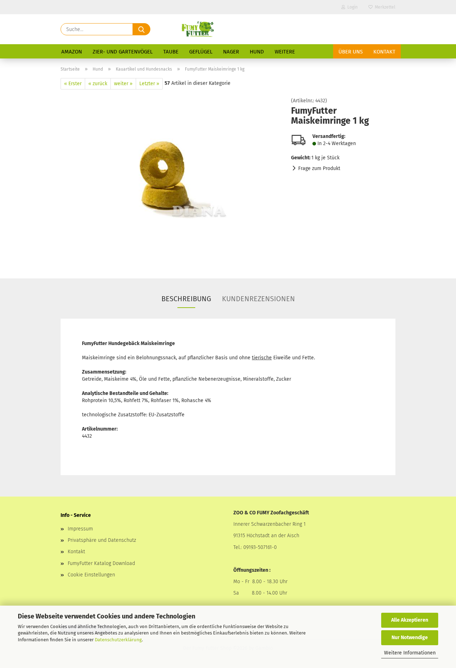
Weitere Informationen (410, 653)
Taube (170, 51)
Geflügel (200, 51)
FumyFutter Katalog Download (101, 563)
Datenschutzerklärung (118, 639)
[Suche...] (141, 29)
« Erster (73, 84)
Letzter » (149, 84)
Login (351, 7)
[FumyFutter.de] (197, 29)
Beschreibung (186, 298)
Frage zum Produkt (319, 168)
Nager (231, 51)
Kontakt (384, 51)
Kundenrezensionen (258, 298)
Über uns (350, 51)
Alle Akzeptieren (409, 620)
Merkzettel (384, 7)
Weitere (285, 51)
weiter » (123, 84)
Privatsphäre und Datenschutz (102, 540)
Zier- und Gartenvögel (122, 51)
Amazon (71, 51)
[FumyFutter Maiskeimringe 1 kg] (170, 178)
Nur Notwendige (410, 637)
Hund (257, 51)
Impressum (80, 529)
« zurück (97, 84)
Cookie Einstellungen (91, 575)
